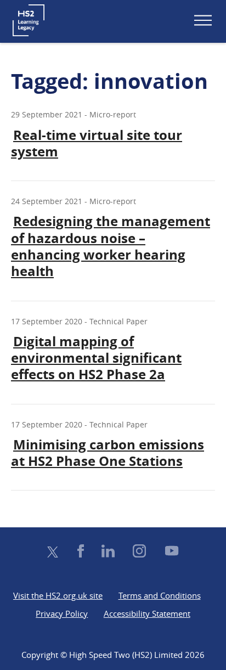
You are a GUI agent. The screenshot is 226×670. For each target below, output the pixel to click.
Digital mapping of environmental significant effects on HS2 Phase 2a (96, 358)
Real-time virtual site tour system (96, 143)
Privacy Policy (62, 613)
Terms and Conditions (159, 595)
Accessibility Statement (147, 613)
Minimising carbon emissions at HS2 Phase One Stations (107, 452)
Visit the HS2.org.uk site (58, 595)
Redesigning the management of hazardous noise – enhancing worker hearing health (110, 246)
